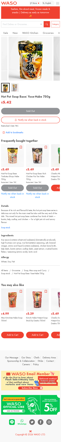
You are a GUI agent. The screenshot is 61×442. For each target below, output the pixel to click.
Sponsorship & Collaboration (21, 361)
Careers (26, 364)
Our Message (11, 357)
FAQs (40, 361)
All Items (4, 270)
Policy (36, 364)
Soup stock (5, 227)
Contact (50, 361)
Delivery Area (49, 357)
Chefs (36, 357)
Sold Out (30, 111)
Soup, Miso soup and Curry (35, 270)
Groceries (48, 33)
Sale (5, 33)
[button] (5, 87)
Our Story (26, 357)
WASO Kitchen (30, 33)
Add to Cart (12, 335)
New (15, 33)
